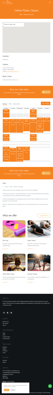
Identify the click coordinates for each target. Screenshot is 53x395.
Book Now (47, 92)
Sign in (4, 325)
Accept (6, 390)
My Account (6, 321)
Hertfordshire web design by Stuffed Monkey (39, 392)
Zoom (4, 352)
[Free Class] (14, 229)
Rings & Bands (16, 103)
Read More (5, 249)
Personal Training (32, 274)
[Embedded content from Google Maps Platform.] (26, 37)
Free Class (5, 240)
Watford (5, 347)
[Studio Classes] (39, 229)
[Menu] (49, 2)
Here (17, 80)
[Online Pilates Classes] (14, 262)
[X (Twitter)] (7, 312)
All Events (5, 103)
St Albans (5, 350)
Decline (13, 390)
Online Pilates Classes (8, 274)
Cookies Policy (6, 337)
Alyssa (4, 362)
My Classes (5, 323)
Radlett (4, 349)
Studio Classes (32, 240)
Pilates (10, 103)
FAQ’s (4, 335)
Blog (4, 333)
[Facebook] (4, 312)
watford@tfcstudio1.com (12, 71)
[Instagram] (11, 312)
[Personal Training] (39, 262)
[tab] (5, 104)
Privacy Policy (6, 338)
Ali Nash (5, 360)
